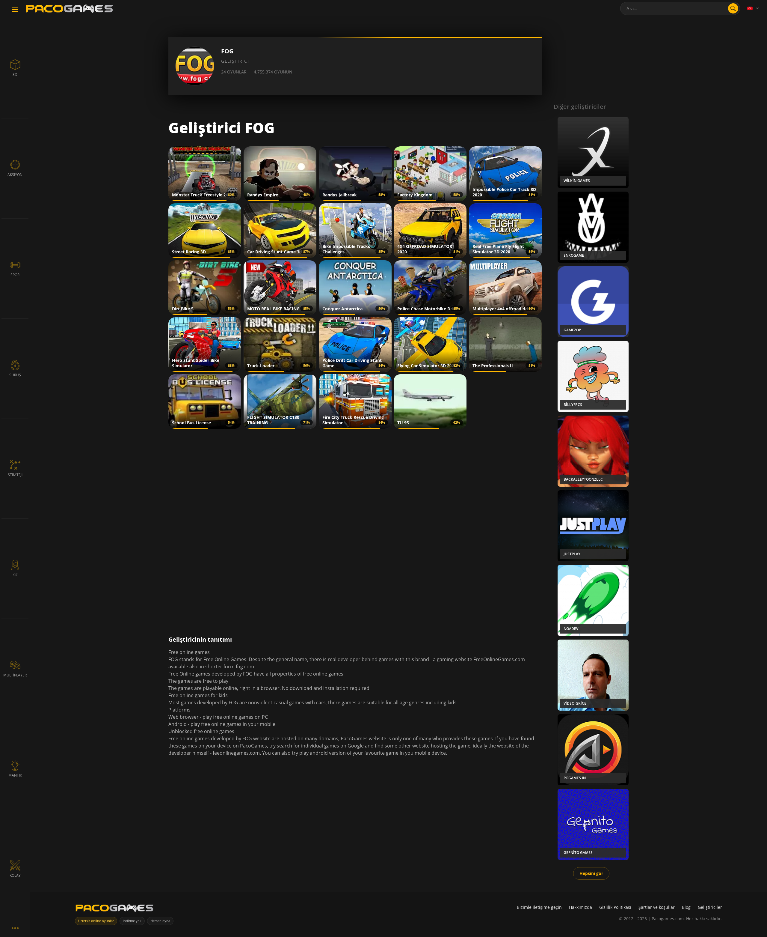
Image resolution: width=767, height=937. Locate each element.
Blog (686, 907)
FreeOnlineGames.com (499, 659)
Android (177, 724)
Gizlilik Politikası (615, 907)
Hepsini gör (591, 873)
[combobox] (680, 8)
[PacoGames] (114, 909)
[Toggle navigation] (15, 9)
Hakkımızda (580, 907)
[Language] (753, 8)
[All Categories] (15, 928)
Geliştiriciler (710, 907)
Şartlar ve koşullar (656, 907)
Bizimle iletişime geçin (539, 907)
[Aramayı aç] (733, 8)
